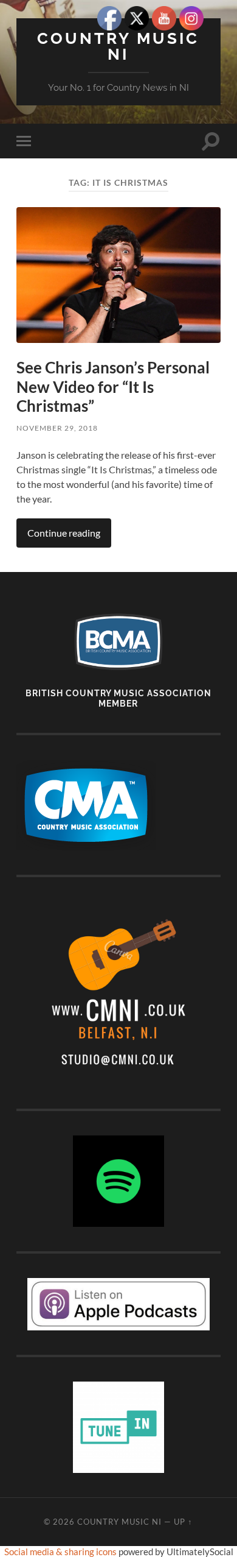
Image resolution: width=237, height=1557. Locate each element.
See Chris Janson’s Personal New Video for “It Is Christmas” (113, 386)
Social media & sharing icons (61, 1551)
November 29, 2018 (57, 427)
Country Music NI (118, 46)
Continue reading (63, 532)
